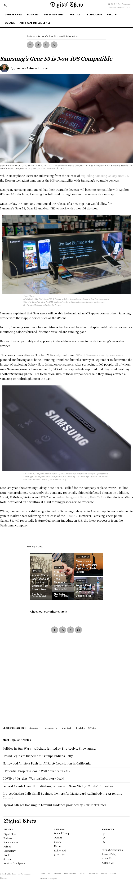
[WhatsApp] (54, 44)
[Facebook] (30, 44)
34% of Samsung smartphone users (99, 355)
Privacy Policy (109, 853)
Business (31, 36)
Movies (57, 846)
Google (57, 841)
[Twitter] (38, 44)
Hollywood (60, 850)
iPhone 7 (71, 516)
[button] (5, 5)
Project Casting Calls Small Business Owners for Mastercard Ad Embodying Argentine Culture (62, 795)
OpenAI (58, 837)
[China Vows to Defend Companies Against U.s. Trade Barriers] (88, 564)
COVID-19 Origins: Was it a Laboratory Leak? (34, 778)
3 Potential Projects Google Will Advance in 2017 (36, 771)
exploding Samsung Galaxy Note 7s (104, 176)
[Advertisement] (66, 687)
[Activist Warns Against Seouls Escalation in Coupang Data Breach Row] (41, 576)
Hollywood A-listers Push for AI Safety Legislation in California (47, 763)
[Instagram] (104, 838)
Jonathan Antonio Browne (31, 68)
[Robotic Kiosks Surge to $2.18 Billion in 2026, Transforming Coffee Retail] (88, 588)
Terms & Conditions (112, 849)
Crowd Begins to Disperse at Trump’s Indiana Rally (38, 756)
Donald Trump (61, 833)
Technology (83, 557)
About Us (107, 858)
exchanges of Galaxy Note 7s (80, 497)
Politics (37, 571)
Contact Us (107, 862)
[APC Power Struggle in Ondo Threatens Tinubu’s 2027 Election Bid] (63, 576)
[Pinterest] (46, 44)
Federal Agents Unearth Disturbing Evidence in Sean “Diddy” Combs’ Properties (58, 786)
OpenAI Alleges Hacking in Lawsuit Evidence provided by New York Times (54, 805)
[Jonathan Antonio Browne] (5, 68)
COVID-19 (59, 854)
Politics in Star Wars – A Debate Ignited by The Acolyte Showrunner (50, 748)
